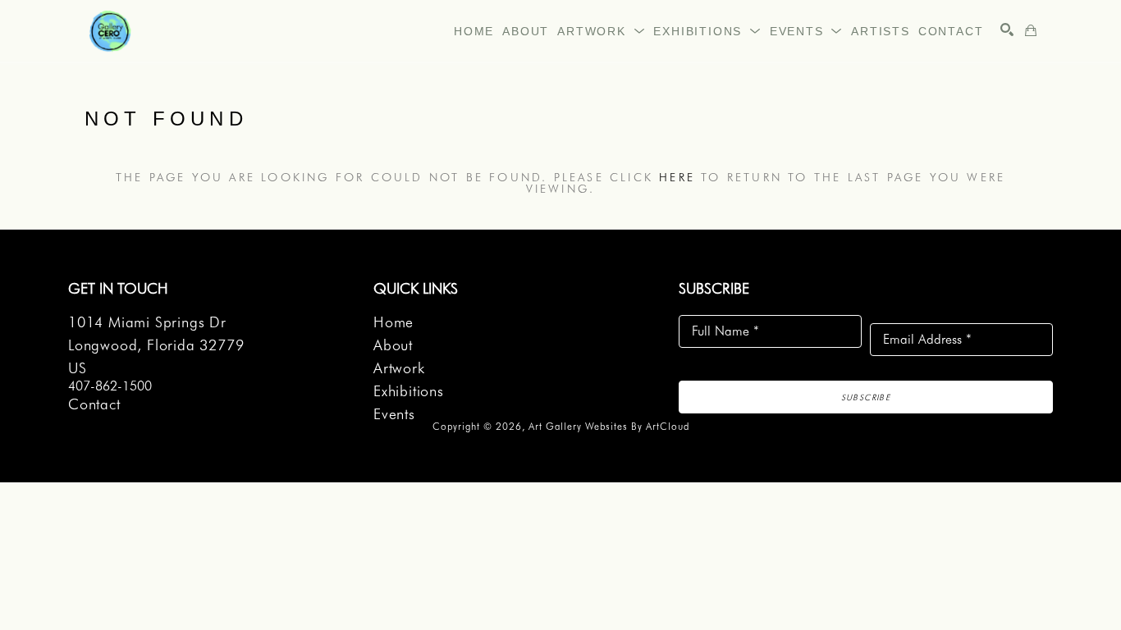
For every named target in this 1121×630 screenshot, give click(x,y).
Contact (94, 404)
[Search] (1006, 29)
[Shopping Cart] (1030, 30)
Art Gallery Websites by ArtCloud (608, 426)
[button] (601, 31)
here (677, 177)
